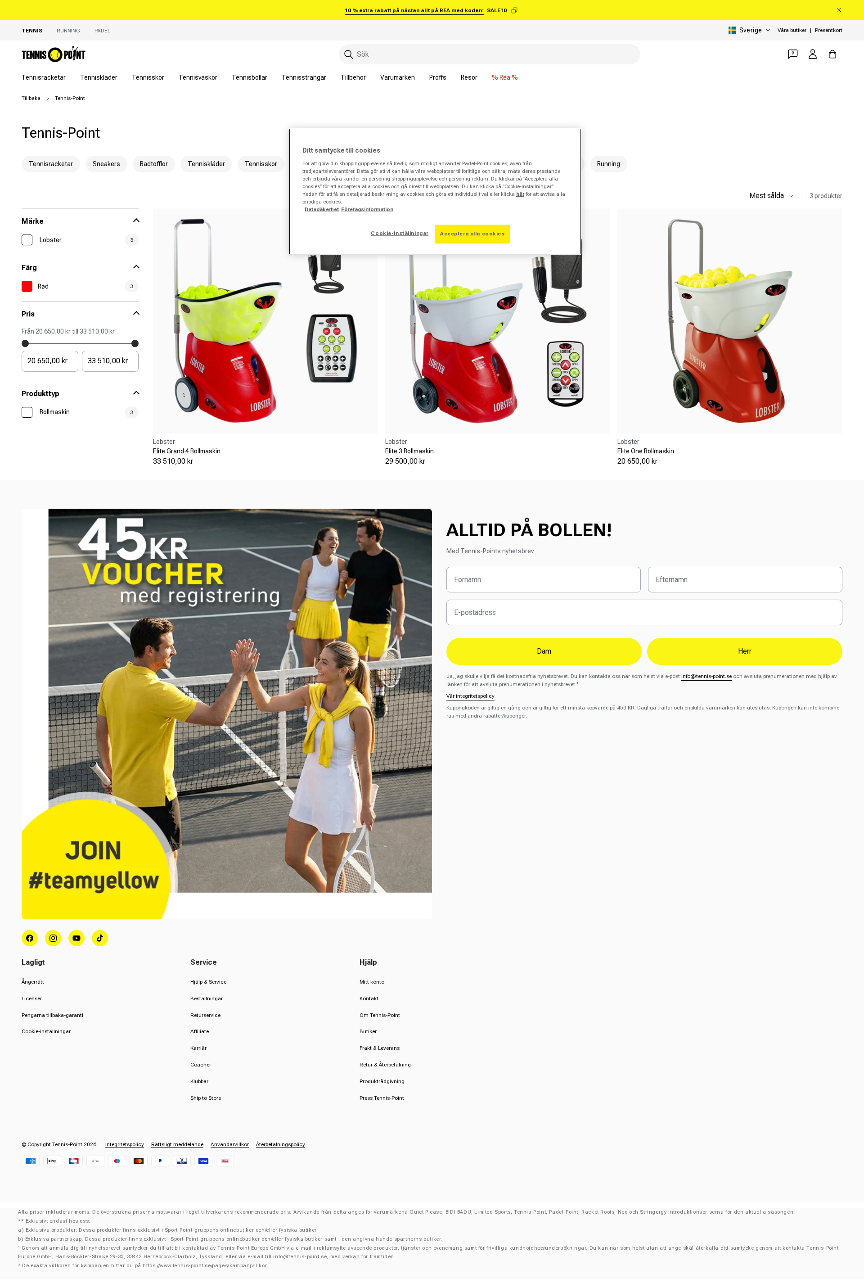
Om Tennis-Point (380, 1015)
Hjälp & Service (208, 982)
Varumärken (397, 77)
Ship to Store (205, 1098)
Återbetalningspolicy (280, 1144)
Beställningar (206, 998)
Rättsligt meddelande (177, 1144)
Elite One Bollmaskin (645, 451)
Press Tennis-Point (382, 1098)
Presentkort (828, 30)
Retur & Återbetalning (385, 1065)
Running (68, 30)
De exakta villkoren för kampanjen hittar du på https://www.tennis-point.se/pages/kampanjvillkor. (145, 1266)
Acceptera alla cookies (472, 233)
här (520, 194)
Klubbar (199, 1081)
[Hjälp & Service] (793, 54)
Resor (469, 77)
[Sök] (349, 54)
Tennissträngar (304, 77)
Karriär (198, 1048)
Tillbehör (353, 77)
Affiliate (199, 1031)
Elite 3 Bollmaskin (409, 451)
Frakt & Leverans (380, 1048)
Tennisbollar (249, 77)
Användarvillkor (230, 1144)
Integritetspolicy (124, 1144)
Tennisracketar (44, 77)
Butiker (368, 1031)
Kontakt (369, 998)
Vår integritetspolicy (470, 696)
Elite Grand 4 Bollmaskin (186, 451)
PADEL (102, 30)
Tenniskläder (98, 77)
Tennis (32, 30)
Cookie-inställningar (46, 1031)
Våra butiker (792, 30)
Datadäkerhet (322, 209)
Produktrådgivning (382, 1081)
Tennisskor (148, 77)
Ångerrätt (33, 982)
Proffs (437, 77)
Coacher (200, 1065)
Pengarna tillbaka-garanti (52, 1015)
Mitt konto (372, 982)
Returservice (205, 1015)
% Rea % (505, 77)
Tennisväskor (198, 77)
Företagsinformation (367, 209)
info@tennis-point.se (706, 676)
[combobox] (489, 54)
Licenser (32, 998)
